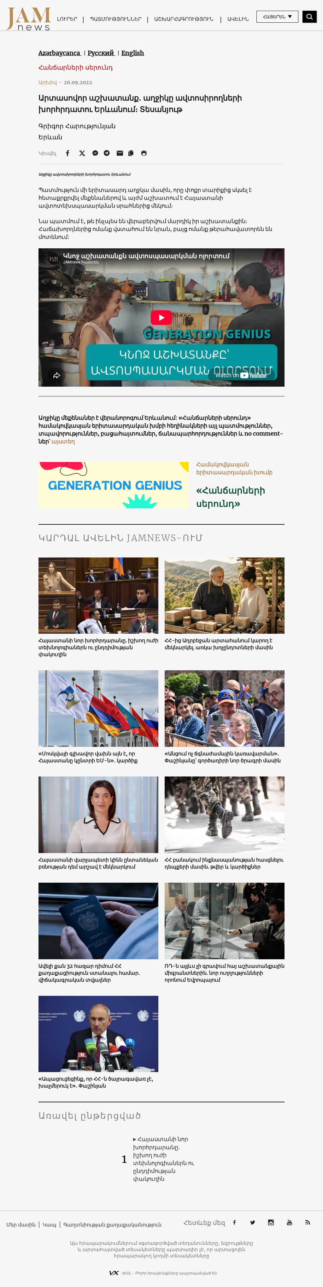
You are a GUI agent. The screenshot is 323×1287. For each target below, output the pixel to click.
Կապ (49, 1224)
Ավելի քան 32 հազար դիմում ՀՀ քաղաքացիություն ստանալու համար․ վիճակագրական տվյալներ (89, 973)
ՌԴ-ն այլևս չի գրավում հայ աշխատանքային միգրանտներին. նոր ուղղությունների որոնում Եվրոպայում (225, 973)
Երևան (50, 137)
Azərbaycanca (60, 53)
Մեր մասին (21, 1224)
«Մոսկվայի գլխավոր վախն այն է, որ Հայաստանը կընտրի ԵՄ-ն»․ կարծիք (88, 757)
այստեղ (62, 441)
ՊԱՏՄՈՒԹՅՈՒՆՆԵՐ (116, 19)
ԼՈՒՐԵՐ (67, 19)
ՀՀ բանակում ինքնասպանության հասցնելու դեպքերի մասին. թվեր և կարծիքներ (224, 863)
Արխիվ (50, 82)
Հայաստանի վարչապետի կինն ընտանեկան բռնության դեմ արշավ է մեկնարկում (98, 863)
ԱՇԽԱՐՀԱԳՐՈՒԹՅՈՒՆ (184, 19)
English (132, 53)
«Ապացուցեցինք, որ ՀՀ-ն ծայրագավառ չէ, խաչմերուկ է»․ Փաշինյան (95, 1082)
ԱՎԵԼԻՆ (238, 19)
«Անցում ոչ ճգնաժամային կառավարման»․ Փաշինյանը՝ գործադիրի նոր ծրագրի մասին (223, 757)
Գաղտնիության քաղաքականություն (112, 1224)
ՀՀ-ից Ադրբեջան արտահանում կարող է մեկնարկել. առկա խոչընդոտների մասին (219, 643)
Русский (101, 53)
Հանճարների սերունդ (75, 67)
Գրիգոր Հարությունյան (77, 126)
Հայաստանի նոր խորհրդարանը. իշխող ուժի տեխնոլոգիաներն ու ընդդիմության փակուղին (98, 647)
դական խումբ (252, 472)
